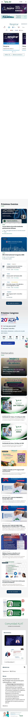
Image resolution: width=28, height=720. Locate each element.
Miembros (5, 706)
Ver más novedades (13, 591)
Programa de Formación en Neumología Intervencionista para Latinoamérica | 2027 (13, 680)
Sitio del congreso (7, 343)
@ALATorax (13, 671)
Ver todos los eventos (13, 303)
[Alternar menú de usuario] (26, 2)
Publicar (6, 54)
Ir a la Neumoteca (9, 662)
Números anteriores (17, 54)
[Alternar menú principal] (2, 2)
